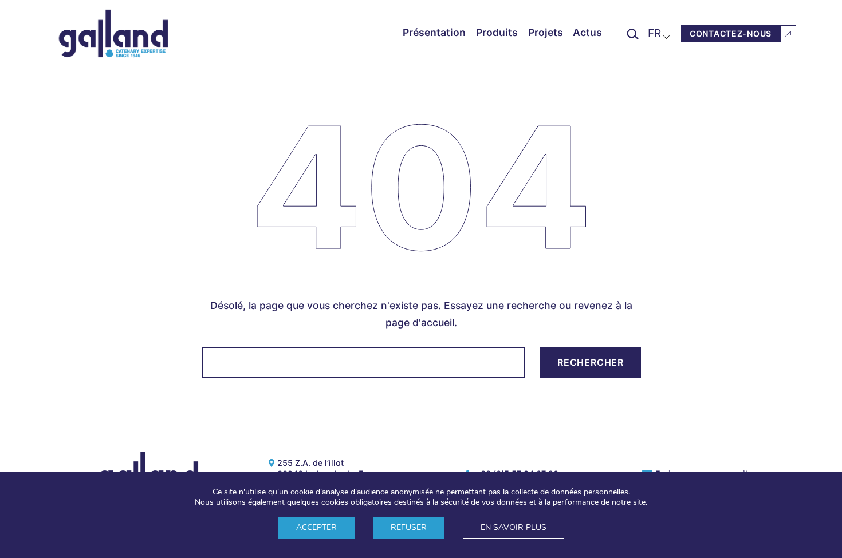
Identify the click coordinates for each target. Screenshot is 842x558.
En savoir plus (513, 527)
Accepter (316, 527)
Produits (497, 32)
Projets (545, 32)
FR (654, 33)
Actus (587, 32)
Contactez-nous (731, 33)
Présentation (434, 32)
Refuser (409, 527)
